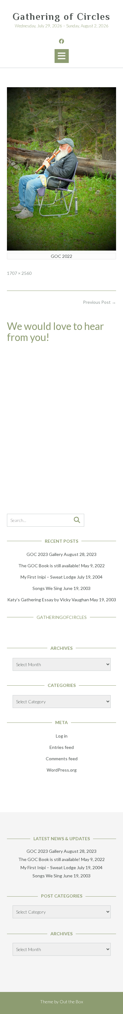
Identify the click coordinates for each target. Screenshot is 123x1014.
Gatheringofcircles (62, 617)
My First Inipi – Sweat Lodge (48, 577)
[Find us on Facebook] (61, 41)
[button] (62, 56)
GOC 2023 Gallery (44, 554)
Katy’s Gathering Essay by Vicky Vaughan (48, 599)
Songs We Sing (47, 588)
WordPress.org (62, 770)
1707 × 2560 (19, 273)
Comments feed (62, 758)
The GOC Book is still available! (49, 565)
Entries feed (62, 747)
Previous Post (99, 302)
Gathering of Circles (61, 16)
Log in (61, 736)
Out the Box (71, 1001)
